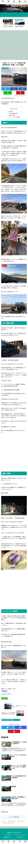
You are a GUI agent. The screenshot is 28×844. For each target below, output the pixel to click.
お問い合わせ (20, 837)
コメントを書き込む (14, 817)
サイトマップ (7, 835)
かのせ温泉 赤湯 (13, 113)
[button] (23, 485)
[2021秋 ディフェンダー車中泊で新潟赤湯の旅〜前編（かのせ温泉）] (17, 481)
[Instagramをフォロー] (20, 727)
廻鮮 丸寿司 (12, 115)
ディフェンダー (16, 719)
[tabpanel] (8, 23)
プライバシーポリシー (20, 835)
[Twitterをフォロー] (7, 727)
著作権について (7, 837)
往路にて (11, 111)
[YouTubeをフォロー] (14, 731)
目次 (12, 108)
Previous (1, 24)
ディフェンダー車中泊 (14, 117)
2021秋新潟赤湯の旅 (7, 719)
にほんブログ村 (5, 694)
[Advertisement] (14, 45)
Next (27, 24)
